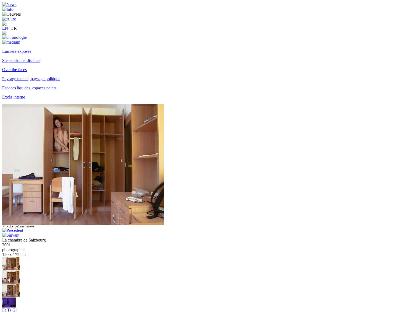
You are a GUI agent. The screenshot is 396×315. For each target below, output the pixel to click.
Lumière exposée (16, 51)
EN (5, 28)
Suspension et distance (21, 60)
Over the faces (14, 69)
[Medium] (11, 42)
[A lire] (9, 19)
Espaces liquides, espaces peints (29, 88)
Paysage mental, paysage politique (31, 78)
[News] (9, 4)
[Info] (7, 9)
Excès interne (13, 97)
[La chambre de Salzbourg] (11, 269)
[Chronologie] (14, 37)
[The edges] (9, 306)
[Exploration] (4, 33)
